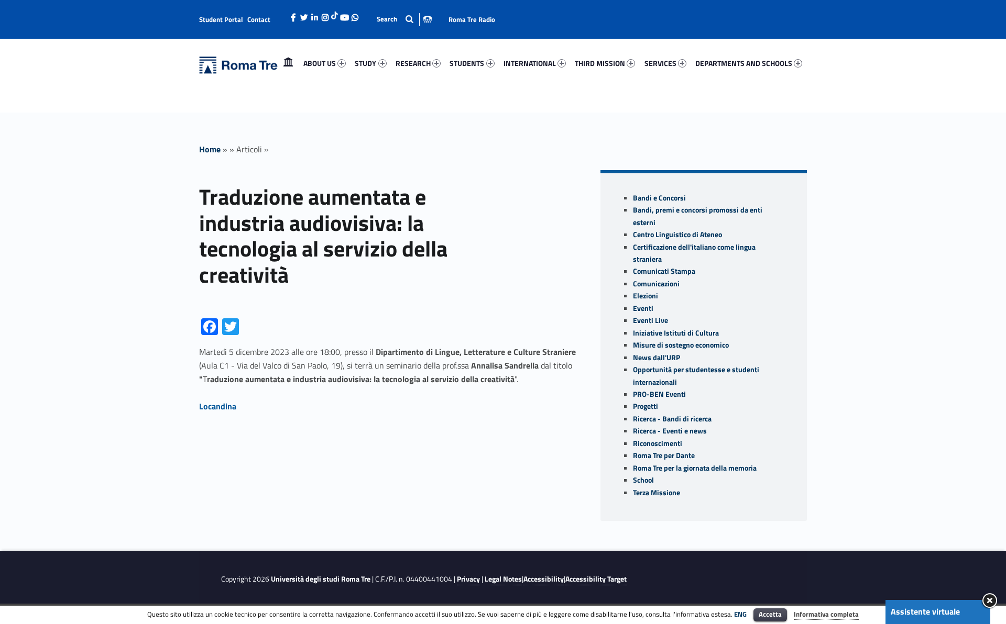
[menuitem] (288, 63)
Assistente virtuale (925, 611)
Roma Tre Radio (472, 19)
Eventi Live (650, 320)
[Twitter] (304, 14)
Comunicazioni (656, 283)
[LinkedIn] (314, 14)
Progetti (645, 406)
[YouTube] (344, 14)
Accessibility (543, 579)
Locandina (217, 406)
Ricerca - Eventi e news (670, 431)
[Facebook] (293, 14)
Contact (258, 19)
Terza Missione (656, 492)
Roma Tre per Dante (664, 455)
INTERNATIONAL (530, 63)
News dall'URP (656, 357)
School (643, 480)
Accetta (770, 614)
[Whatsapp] (354, 14)
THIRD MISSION (600, 63)
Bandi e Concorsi (659, 198)
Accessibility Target (596, 579)
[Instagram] (325, 14)
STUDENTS (467, 63)
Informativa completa (826, 614)
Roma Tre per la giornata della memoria (695, 468)
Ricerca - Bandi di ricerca (672, 419)
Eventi (643, 308)
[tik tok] (334, 14)
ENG (740, 614)
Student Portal (221, 19)
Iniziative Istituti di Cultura (676, 333)
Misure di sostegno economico (681, 345)
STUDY (365, 63)
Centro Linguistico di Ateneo (677, 234)
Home (288, 63)
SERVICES (660, 63)
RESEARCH (413, 63)
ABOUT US (319, 63)
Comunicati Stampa (664, 271)
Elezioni (645, 296)
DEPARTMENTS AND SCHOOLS (743, 63)
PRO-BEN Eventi (659, 394)
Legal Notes (503, 579)
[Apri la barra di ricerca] (404, 19)
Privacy (468, 579)
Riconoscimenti (657, 443)
